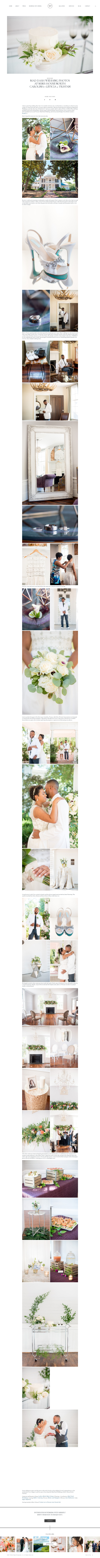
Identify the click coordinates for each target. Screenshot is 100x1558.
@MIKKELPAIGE (50, 1544)
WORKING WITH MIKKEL (35, 6)
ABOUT (17, 6)
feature (24, 113)
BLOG (79, 6)
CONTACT (87, 6)
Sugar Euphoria (26, 1499)
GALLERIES (62, 6)
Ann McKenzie (69, 1498)
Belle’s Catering (38, 1498)
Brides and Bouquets (54, 1498)
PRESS (24, 6)
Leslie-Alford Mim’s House (46, 1496)
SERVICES (71, 6)
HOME (10, 6)
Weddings (50, 78)
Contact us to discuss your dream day (50, 1502)
